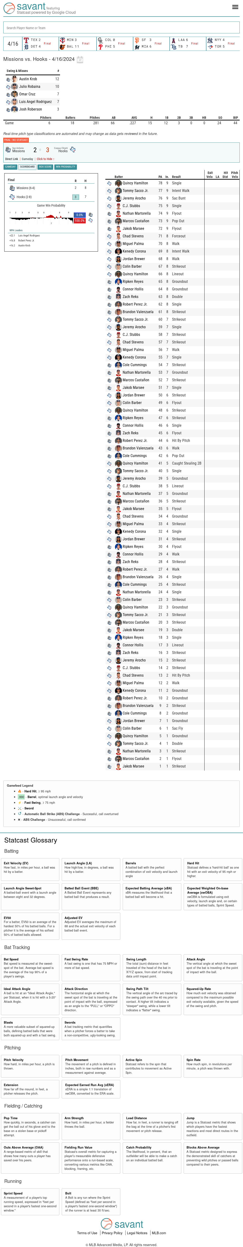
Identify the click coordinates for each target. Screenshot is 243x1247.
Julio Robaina (29, 86)
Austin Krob (28, 79)
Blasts (8, 1022)
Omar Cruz (27, 94)
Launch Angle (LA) (78, 863)
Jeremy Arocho (134, 198)
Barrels (131, 863)
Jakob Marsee (133, 228)
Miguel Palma (133, 243)
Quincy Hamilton (135, 183)
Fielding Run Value (78, 1147)
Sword (29, 808)
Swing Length (136, 959)
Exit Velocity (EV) (16, 863)
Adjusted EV (73, 918)
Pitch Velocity (13, 1060)
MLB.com (159, 1232)
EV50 (7, 918)
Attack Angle (196, 959)
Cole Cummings (135, 365)
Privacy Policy (112, 1232)
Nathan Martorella (137, 213)
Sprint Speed (13, 1193)
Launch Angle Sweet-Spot (22, 888)
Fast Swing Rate (76, 959)
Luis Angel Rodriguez (35, 101)
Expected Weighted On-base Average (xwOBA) (207, 890)
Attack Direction (76, 989)
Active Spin (134, 1060)
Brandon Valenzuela (138, 312)
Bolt (68, 1193)
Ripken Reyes (133, 281)
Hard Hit (30, 791)
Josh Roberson (30, 109)
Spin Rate (194, 1060)
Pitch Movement (76, 1060)
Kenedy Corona (134, 251)
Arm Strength (74, 1118)
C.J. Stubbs (131, 206)
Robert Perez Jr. (135, 304)
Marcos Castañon (136, 221)
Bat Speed (11, 959)
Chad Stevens (133, 236)
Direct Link (12, 159)
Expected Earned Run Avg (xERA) (89, 1085)
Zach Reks (130, 296)
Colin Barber (132, 266)
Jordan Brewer (134, 259)
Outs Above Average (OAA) (23, 1147)
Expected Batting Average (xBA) (149, 888)
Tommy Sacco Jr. (135, 190)
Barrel (32, 797)
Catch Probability (138, 1147)
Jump (191, 1118)
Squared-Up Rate (199, 989)
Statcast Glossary (30, 839)
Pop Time (11, 1118)
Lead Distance (136, 1118)
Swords (70, 1022)
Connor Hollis (133, 289)
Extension (11, 1085)
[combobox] (121, 27)
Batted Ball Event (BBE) (81, 888)
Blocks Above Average (203, 1147)
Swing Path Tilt (137, 989)
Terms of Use (87, 1232)
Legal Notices (137, 1232)
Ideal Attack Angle (17, 989)
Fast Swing (32, 802)
